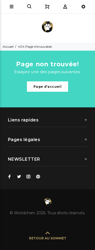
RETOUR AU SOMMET (47, 238)
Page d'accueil (47, 87)
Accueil (8, 47)
